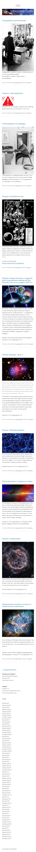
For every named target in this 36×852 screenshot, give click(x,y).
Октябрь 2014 (6, 822)
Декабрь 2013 (6, 836)
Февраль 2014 (6, 832)
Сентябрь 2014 (6, 824)
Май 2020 (4, 788)
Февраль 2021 (6, 778)
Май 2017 (4, 797)
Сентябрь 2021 (6, 770)
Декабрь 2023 (6, 745)
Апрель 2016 (5, 807)
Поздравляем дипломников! (14, 20)
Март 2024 (5, 740)
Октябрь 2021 (6, 767)
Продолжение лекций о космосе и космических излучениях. (16, 605)
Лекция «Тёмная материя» (13, 430)
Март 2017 (5, 801)
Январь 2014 (5, 834)
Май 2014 (4, 828)
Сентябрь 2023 (6, 751)
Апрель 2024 (5, 738)
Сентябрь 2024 (6, 734)
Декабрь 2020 (6, 780)
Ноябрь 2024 (5, 730)
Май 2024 (4, 736)
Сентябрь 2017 (6, 794)
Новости (29, 82)
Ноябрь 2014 (5, 819)
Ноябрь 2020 (5, 782)
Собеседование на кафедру (13, 124)
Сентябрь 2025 (6, 717)
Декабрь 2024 (6, 728)
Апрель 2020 (5, 790)
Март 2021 (5, 776)
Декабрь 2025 (6, 711)
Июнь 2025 (5, 720)
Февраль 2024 (6, 742)
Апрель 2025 (5, 722)
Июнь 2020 (5, 786)
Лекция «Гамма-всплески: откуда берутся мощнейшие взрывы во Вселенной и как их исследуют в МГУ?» (17, 280)
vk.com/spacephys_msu (10, 693)
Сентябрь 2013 (6, 838)
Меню (18, 5)
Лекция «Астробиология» (13, 196)
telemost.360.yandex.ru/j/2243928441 (13, 263)
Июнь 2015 (5, 811)
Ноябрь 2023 (5, 747)
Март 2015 (5, 817)
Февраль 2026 (6, 709)
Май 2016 (4, 805)
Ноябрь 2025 (5, 713)
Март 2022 (5, 761)
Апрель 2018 (5, 792)
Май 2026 (4, 703)
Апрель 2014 (5, 830)
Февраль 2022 (6, 763)
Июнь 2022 (5, 755)
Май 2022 (4, 757)
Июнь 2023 (5, 753)
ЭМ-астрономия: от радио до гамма (17, 481)
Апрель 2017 (5, 799)
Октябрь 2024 (6, 732)
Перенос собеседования (12, 93)
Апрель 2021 (5, 774)
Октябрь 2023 (6, 749)
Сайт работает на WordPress (9, 849)
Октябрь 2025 (6, 715)
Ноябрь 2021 (5, 765)
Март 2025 (5, 724)
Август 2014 (5, 826)
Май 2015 (4, 813)
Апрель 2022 (5, 759)
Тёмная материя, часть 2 (12, 354)
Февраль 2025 (6, 726)
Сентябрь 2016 (6, 803)
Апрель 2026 (5, 705)
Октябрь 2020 (6, 784)
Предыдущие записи (9, 669)
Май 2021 (4, 772)
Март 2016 (5, 809)
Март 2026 (5, 707)
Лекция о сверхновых (11, 538)
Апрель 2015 (5, 815)
